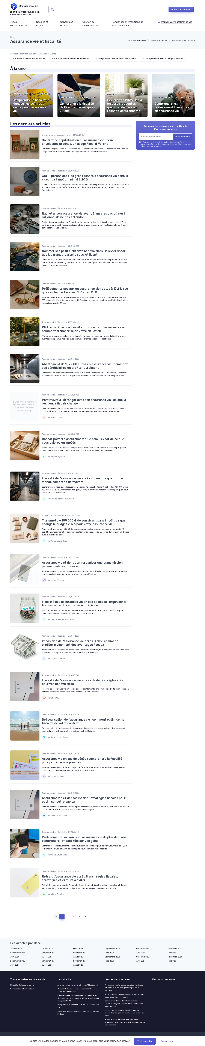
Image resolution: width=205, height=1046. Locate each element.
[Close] (157, 514)
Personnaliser (168, 1041)
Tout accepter (144, 1041)
